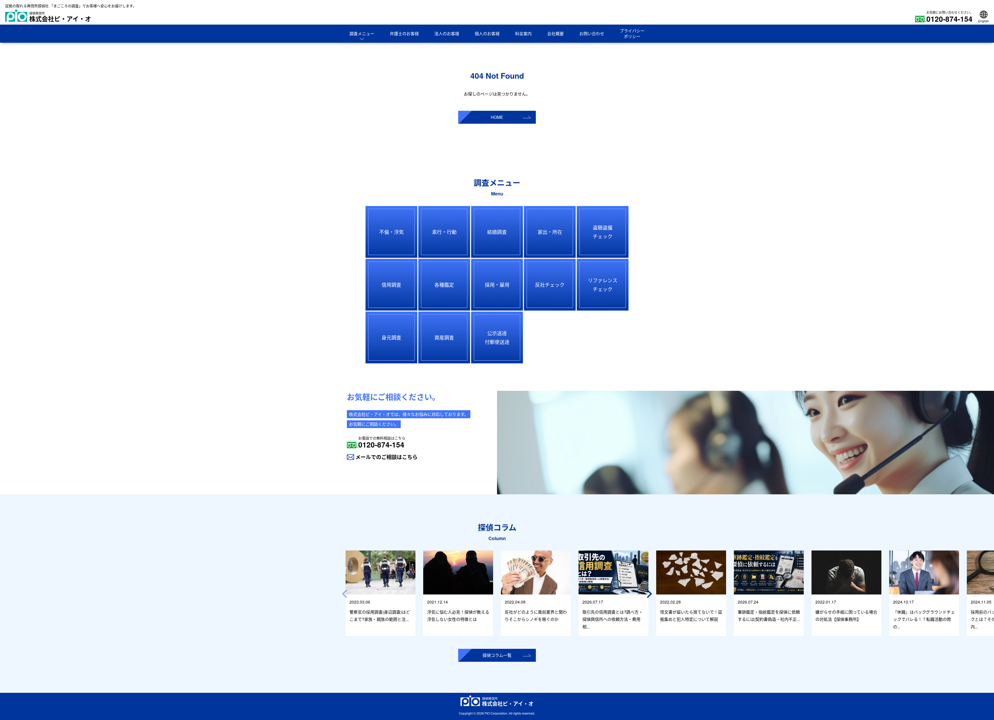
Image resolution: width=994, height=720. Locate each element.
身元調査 (391, 337)
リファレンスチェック (602, 284)
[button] (650, 593)
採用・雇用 (497, 284)
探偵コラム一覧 (497, 655)
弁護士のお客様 (404, 33)
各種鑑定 (444, 284)
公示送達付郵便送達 (497, 337)
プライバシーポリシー (632, 33)
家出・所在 (550, 231)
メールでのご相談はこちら (386, 457)
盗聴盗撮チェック (602, 232)
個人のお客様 (487, 33)
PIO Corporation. (496, 713)
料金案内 (523, 33)
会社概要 (555, 33)
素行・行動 (444, 231)
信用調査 (391, 284)
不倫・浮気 (391, 231)
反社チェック (550, 284)
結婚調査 (497, 231)
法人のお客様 (446, 33)
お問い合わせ (591, 33)
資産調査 (444, 337)
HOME (497, 117)
